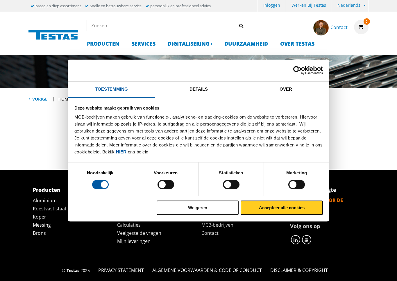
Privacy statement (121, 270)
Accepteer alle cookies (282, 207)
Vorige (39, 99)
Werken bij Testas (309, 5)
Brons (39, 233)
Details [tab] (198, 89)
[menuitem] (271, 6)
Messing (42, 225)
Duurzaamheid (246, 43)
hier (121, 151)
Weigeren (197, 207)
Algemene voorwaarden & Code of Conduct (207, 270)
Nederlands (348, 5)
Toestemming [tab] (111, 89)
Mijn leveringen (134, 241)
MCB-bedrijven (217, 225)
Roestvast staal (49, 208)
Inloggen (271, 5)
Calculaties (129, 225)
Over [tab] (286, 89)
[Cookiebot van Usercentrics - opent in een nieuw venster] (297, 70)
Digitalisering (189, 43)
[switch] (166, 184)
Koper (39, 217)
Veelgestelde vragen (139, 233)
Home (64, 99)
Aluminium (45, 200)
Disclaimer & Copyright (299, 270)
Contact (210, 233)
